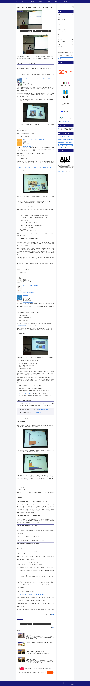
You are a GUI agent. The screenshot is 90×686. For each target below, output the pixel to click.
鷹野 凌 (52, 614)
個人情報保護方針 (71, 683)
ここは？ (61, 683)
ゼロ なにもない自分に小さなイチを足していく (32, 285)
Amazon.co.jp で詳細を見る (28, 85)
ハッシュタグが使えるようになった (25, 393)
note (24, 619)
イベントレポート (20, 619)
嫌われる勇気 (25, 295)
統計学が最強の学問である (28, 276)
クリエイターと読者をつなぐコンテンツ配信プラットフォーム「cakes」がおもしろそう (35, 167)
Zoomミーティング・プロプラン (66, 144)
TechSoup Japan (61, 142)
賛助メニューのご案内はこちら (66, 121)
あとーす (59, 128)
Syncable (71, 141)
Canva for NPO (69, 138)
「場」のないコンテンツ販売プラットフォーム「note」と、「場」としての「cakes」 (35, 594)
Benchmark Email (66, 136)
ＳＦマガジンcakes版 (22, 325)
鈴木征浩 (63, 128)
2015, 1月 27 (38, 412)
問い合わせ (65, 683)
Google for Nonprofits (62, 139)
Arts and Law (60, 136)
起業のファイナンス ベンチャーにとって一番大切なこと (33, 139)
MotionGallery (70, 139)
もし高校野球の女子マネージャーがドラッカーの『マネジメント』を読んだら (37, 78)
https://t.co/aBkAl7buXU (43, 409)
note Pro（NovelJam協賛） (63, 141)
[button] (48, 31)
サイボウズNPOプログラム (63, 145)
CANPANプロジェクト (62, 138)
